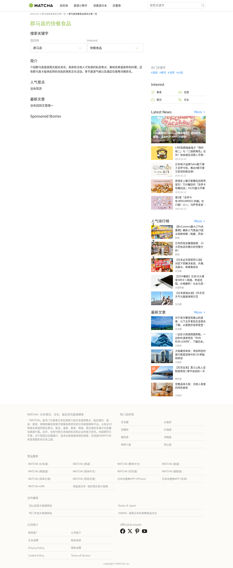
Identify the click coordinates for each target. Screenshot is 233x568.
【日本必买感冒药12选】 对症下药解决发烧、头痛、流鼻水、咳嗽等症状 (190, 263)
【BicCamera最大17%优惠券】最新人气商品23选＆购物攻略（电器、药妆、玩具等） (190, 232)
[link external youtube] (145, 532)
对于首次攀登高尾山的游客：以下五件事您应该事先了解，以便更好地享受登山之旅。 (190, 323)
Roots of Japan (127, 505)
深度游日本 (100, 5)
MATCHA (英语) (81, 464)
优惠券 (117, 5)
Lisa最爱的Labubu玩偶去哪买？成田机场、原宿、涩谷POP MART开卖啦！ (178, 134)
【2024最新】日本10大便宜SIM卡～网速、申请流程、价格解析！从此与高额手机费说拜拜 (190, 281)
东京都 (125, 422)
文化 (186, 99)
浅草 (171, 72)
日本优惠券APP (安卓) (174, 479)
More (198, 112)
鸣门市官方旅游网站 (40, 513)
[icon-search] (203, 5)
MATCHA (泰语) (170, 464)
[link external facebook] (123, 532)
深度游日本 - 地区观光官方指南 (90, 486)
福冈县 (125, 437)
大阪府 (167, 422)
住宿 (186, 92)
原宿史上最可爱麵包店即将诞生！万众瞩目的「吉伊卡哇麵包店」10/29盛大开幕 (190, 184)
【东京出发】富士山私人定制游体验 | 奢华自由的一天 (190, 369)
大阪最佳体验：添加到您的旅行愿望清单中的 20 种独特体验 (190, 354)
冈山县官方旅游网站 (40, 505)
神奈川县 (126, 444)
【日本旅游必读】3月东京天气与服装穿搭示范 (190, 294)
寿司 (163, 72)
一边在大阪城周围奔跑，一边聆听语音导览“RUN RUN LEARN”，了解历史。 (190, 337)
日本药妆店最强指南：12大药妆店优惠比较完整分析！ (189, 246)
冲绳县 (167, 437)
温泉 (155, 72)
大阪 (180, 72)
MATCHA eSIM (36, 486)
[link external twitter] (130, 532)
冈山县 (167, 444)
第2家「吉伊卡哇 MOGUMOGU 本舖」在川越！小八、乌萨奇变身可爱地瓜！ (190, 202)
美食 (159, 92)
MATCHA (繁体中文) (128, 464)
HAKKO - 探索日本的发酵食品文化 (137, 513)
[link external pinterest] (138, 532)
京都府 (125, 429)
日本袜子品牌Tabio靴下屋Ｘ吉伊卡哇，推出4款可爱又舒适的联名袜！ (190, 167)
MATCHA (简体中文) (84, 471)
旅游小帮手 (80, 5)
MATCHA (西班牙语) (84, 479)
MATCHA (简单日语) (39, 479)
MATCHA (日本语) (38, 464)
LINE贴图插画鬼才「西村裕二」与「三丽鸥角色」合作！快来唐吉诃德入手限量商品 (190, 153)
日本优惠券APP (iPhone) (131, 479)
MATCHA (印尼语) (127, 471)
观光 (159, 99)
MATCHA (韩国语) (38, 471)
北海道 (167, 429)
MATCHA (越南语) (172, 471)
